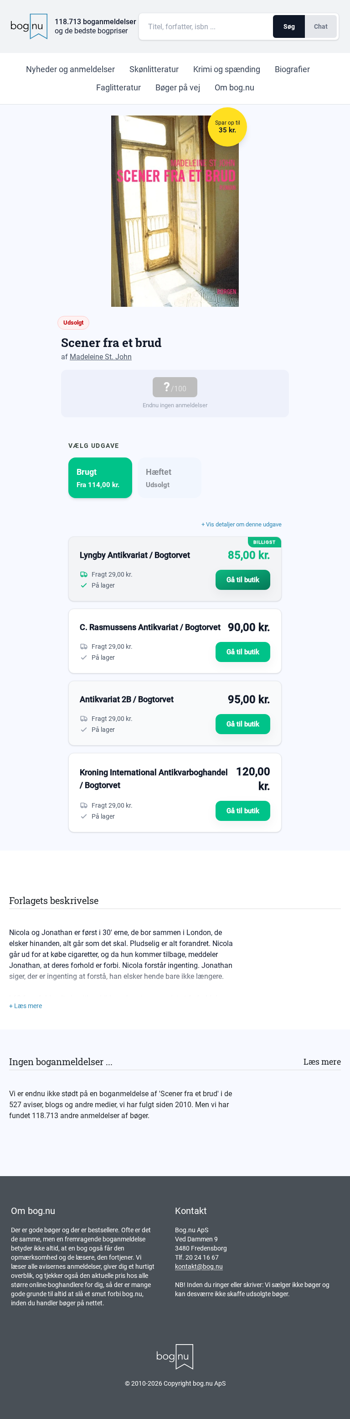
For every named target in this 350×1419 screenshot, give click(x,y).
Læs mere (322, 1061)
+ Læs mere (25, 1005)
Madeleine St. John (101, 356)
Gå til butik (242, 580)
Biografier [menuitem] (292, 69)
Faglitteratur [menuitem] (118, 87)
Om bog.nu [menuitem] (234, 87)
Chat (321, 26)
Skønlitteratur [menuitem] (154, 69)
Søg (289, 26)
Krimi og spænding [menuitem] (226, 69)
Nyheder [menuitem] (70, 69)
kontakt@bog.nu (199, 1266)
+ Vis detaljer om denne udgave (241, 524)
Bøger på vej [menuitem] (177, 87)
